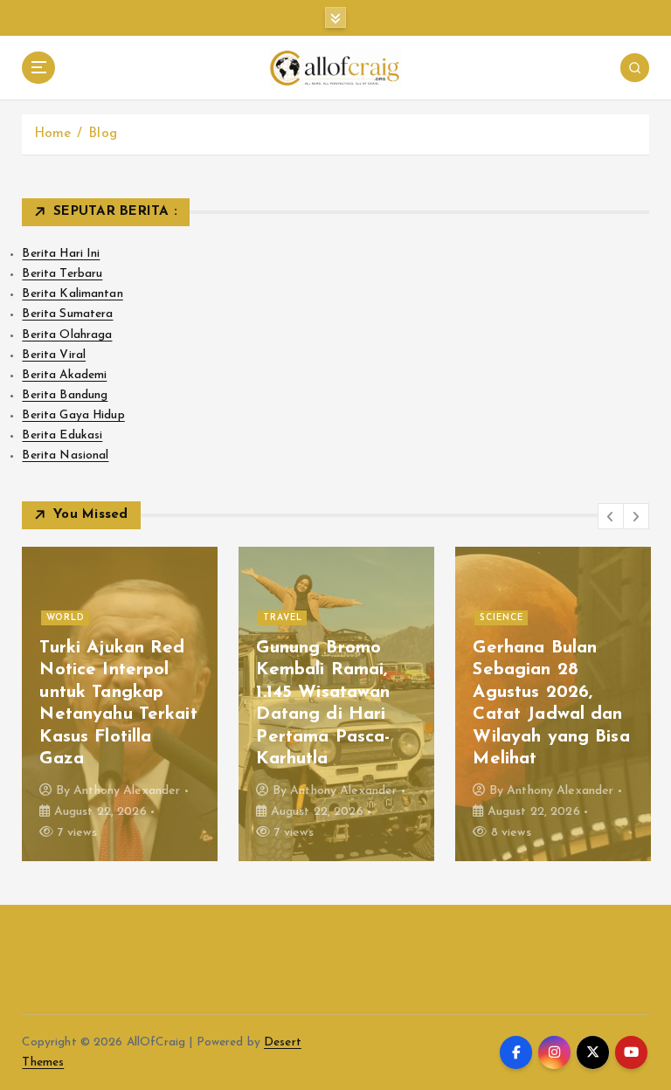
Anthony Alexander (126, 790)
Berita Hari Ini (61, 253)
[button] (611, 516)
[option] (120, 704)
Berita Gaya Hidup (73, 415)
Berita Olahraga (67, 335)
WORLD (65, 618)
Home (53, 134)
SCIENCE (501, 618)
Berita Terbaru (62, 273)
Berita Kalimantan (72, 294)
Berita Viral (54, 355)
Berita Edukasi (62, 435)
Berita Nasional (65, 455)
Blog (102, 134)
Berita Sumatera (67, 314)
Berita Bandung (64, 395)
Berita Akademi (64, 375)
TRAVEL (282, 618)
